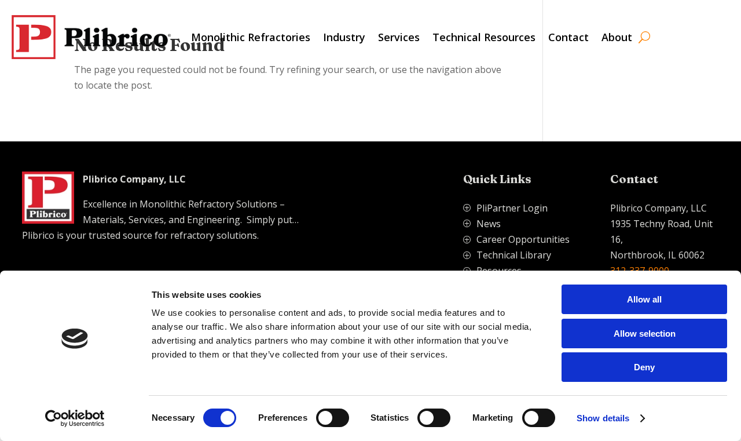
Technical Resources (483, 37)
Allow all (644, 299)
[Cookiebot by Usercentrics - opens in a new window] (75, 418)
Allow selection (645, 333)
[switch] (332, 418)
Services (399, 37)
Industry (344, 37)
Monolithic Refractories (250, 37)
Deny (644, 367)
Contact (568, 37)
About (616, 37)
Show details (603, 418)
